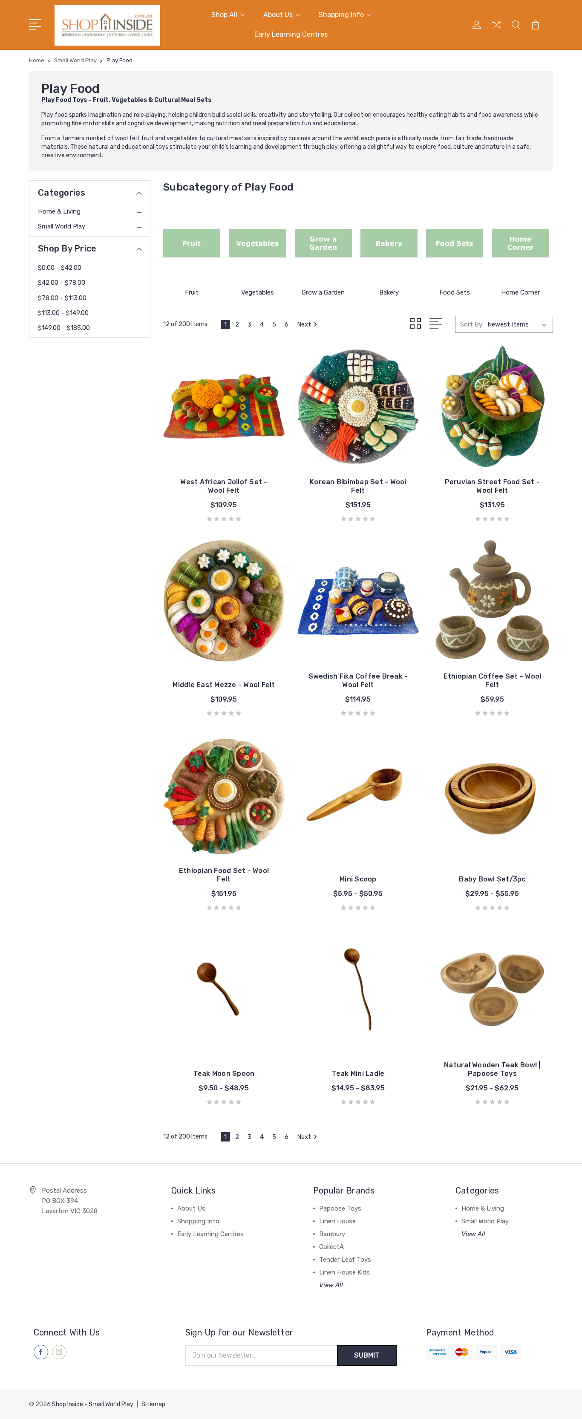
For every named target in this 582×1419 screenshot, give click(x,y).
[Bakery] (389, 243)
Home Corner (520, 292)
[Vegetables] (257, 243)
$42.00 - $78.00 (61, 282)
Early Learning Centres (291, 34)
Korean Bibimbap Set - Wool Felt (358, 486)
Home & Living (59, 211)
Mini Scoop (358, 879)
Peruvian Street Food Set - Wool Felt (492, 486)
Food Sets (454, 292)
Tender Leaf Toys (345, 1259)
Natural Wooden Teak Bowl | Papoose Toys (492, 1069)
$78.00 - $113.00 (62, 298)
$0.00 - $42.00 (59, 268)
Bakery (389, 292)
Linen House (337, 1221)
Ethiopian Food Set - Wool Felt (224, 875)
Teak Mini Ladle (358, 1073)
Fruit (192, 292)
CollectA (331, 1247)
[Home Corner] (520, 243)
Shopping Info (341, 15)
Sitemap (153, 1404)
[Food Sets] (454, 243)
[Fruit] (191, 243)
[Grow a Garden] (323, 243)
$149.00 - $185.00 (64, 328)
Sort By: (472, 324)
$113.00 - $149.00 (63, 313)
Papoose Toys (340, 1208)
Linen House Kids (344, 1272)
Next (304, 324)
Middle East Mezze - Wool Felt (224, 685)
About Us (278, 15)
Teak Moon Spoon (224, 1073)
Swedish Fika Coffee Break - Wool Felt (358, 680)
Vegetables (257, 292)
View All (331, 1285)
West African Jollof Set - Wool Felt (223, 486)
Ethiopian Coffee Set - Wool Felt (493, 680)
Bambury (332, 1234)
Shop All (224, 15)
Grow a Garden (323, 292)
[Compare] (496, 30)
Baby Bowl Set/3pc (492, 879)
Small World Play (61, 226)
